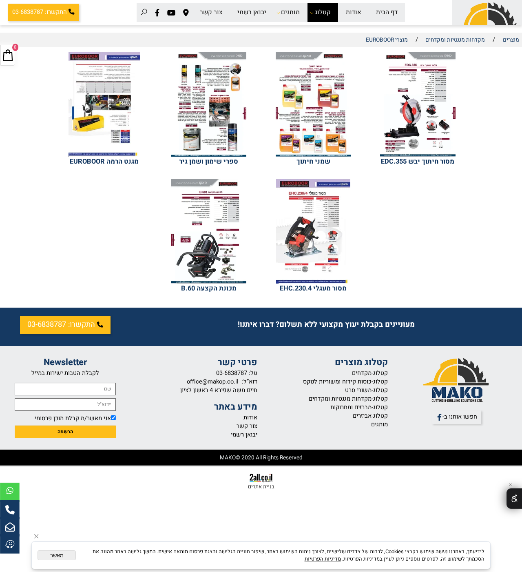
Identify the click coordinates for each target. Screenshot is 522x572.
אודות (353, 12)
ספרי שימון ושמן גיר (208, 161)
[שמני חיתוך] (313, 155)
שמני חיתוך (313, 161)
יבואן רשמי (251, 12)
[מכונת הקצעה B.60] (208, 281)
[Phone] (10, 509)
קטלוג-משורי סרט (366, 390)
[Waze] (10, 544)
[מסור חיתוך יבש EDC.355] (418, 155)
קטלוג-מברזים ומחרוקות (359, 407)
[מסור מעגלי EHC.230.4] (313, 281)
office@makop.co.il (213, 381)
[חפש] (144, 12)
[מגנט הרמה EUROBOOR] (104, 155)
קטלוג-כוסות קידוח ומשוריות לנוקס (345, 381)
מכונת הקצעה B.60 (209, 288)
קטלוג (323, 12)
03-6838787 (231, 373)
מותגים (290, 12)
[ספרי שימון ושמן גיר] (208, 155)
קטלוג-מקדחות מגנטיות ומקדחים (348, 399)
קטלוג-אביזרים (370, 416)
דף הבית (387, 12)
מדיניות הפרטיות (323, 559)
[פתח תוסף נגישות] (514, 498)
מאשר (57, 555)
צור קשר (211, 12)
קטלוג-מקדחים (370, 373)
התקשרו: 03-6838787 (39, 12)
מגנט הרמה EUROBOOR (104, 161)
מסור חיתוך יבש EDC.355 (417, 161)
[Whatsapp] (10, 492)
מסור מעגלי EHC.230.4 (313, 288)
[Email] (10, 526)
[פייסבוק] (157, 12)
